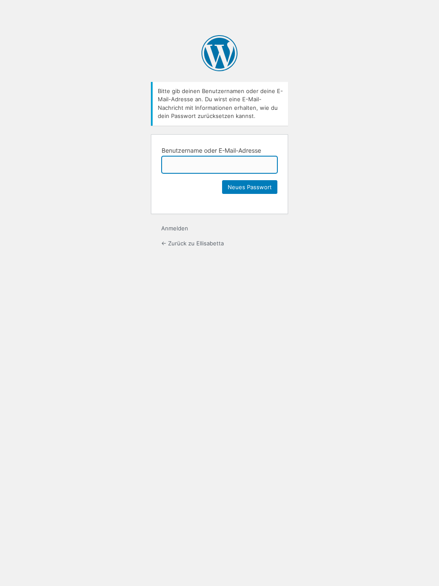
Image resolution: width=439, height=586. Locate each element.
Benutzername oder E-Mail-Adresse (211, 150)
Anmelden (174, 228)
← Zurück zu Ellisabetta (192, 243)
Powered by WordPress (219, 53)
